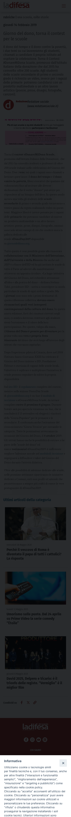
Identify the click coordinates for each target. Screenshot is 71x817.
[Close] (63, 763)
